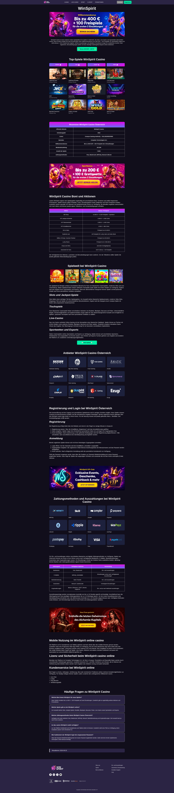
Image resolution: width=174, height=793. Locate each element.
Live (76, 64)
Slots (114, 64)
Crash (95, 64)
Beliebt (57, 64)
